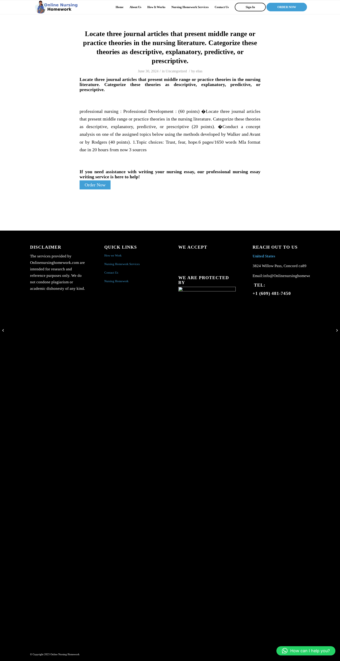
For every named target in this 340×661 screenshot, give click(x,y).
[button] (305, 650)
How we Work (113, 255)
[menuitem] (120, 7)
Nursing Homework (116, 281)
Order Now (95, 184)
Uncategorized (176, 71)
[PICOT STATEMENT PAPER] (3, 330)
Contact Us (111, 272)
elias (199, 71)
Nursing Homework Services (122, 264)
